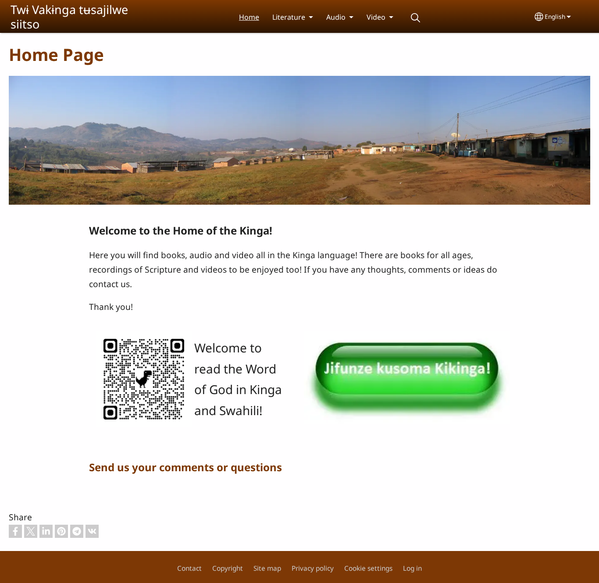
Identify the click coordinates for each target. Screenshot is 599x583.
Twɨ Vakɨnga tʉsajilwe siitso (69, 16)
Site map (267, 568)
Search (415, 17)
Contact (189, 568)
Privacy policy (313, 568)
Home (249, 17)
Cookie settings (368, 568)
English (555, 16)
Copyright (227, 568)
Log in (412, 568)
